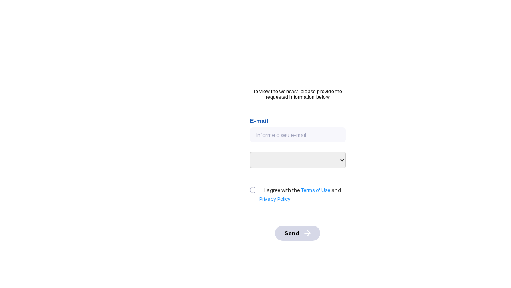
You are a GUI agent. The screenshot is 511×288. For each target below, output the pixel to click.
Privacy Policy (275, 199)
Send (292, 233)
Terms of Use (315, 190)
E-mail (259, 121)
